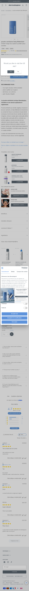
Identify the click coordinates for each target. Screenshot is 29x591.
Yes (11, 71)
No (18, 71)
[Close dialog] (27, 288)
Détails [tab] (13, 271)
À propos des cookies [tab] (22, 271)
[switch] (25, 304)
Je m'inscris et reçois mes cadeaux (21, 296)
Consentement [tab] (5, 271)
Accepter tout (14, 313)
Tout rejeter (14, 321)
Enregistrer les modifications (14, 317)
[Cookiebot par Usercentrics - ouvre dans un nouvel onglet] (21, 268)
